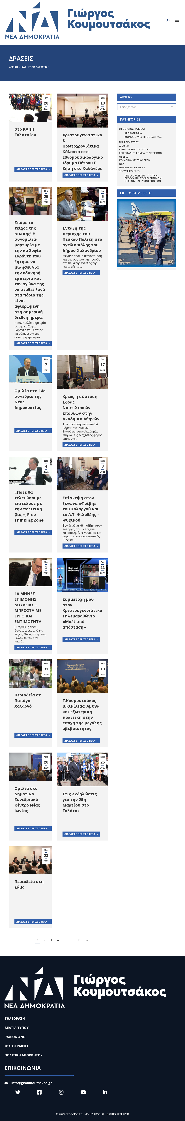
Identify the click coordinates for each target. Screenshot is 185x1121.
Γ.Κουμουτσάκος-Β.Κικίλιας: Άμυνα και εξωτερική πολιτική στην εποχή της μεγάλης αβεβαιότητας (82, 714)
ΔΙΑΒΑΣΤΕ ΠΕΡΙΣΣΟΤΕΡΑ (31, 169)
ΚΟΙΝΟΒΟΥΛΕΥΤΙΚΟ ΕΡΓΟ (134, 160)
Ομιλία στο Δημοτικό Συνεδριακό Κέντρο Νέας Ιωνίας (27, 799)
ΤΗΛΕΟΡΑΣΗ (15, 1018)
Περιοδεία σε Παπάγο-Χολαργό (27, 700)
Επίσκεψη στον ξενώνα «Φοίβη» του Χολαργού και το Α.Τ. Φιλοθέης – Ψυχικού (81, 509)
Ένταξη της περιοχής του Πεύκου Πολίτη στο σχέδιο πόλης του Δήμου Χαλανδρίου (82, 239)
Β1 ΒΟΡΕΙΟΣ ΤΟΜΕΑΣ (132, 128)
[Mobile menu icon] (177, 20)
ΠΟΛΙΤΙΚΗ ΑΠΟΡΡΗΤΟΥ (23, 1055)
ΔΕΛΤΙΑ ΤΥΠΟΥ (17, 1027)
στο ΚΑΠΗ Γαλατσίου (25, 131)
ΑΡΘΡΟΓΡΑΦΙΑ (133, 133)
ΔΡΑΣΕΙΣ (124, 145)
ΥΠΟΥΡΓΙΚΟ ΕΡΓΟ (129, 171)
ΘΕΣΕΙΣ (123, 156)
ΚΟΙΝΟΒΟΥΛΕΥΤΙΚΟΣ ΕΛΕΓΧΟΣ (143, 136)
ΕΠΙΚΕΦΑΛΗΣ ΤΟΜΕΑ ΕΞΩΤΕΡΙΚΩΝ (140, 153)
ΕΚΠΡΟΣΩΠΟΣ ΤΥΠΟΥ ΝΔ (134, 149)
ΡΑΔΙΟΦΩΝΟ (15, 1037)
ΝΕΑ (121, 163)
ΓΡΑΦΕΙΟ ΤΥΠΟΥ (129, 142)
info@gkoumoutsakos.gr (31, 1083)
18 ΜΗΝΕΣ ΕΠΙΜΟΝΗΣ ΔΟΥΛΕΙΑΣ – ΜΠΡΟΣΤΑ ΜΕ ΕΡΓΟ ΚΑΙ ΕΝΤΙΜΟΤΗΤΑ (27, 607)
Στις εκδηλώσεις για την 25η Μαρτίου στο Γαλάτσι (80, 802)
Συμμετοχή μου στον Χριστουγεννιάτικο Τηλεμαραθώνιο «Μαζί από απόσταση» (82, 613)
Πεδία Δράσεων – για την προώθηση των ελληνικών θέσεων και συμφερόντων (143, 178)
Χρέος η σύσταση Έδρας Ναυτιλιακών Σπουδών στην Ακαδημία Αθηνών (81, 407)
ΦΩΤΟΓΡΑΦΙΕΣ (17, 1046)
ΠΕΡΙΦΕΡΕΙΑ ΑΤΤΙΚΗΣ (132, 167)
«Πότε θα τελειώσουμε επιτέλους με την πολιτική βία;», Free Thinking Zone (29, 506)
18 (79, 940)
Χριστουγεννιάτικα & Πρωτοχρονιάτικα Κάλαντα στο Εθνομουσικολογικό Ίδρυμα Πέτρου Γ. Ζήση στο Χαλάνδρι (83, 151)
